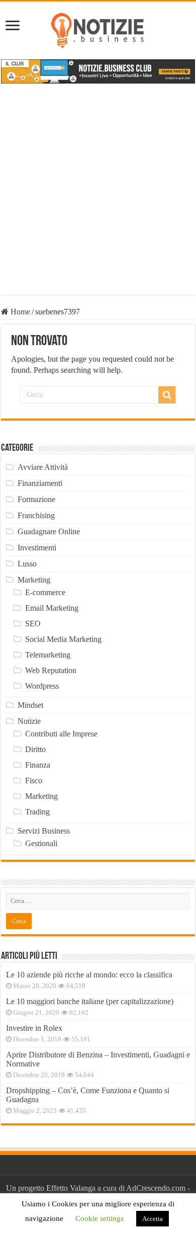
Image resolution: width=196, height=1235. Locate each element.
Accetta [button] (152, 1218)
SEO (33, 623)
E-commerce (45, 592)
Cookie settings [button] (99, 1218)
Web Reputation (50, 670)
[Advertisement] (98, 197)
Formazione (36, 499)
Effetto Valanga (70, 1188)
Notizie (29, 721)
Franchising (36, 515)
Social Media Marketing (63, 639)
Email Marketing (51, 608)
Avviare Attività (43, 467)
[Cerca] (166, 394)
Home (19, 311)
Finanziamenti (40, 483)
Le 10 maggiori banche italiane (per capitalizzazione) (89, 1001)
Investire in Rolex (34, 1028)
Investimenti (37, 547)
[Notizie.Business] (98, 29)
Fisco (33, 780)
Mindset (30, 705)
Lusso (27, 563)
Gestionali (41, 843)
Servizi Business (44, 831)
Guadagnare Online (49, 531)
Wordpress (42, 686)
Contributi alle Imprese (61, 733)
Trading (37, 811)
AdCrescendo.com (155, 1188)
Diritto (35, 749)
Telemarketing (47, 654)
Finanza (37, 765)
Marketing (34, 579)
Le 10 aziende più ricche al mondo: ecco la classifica (89, 974)
